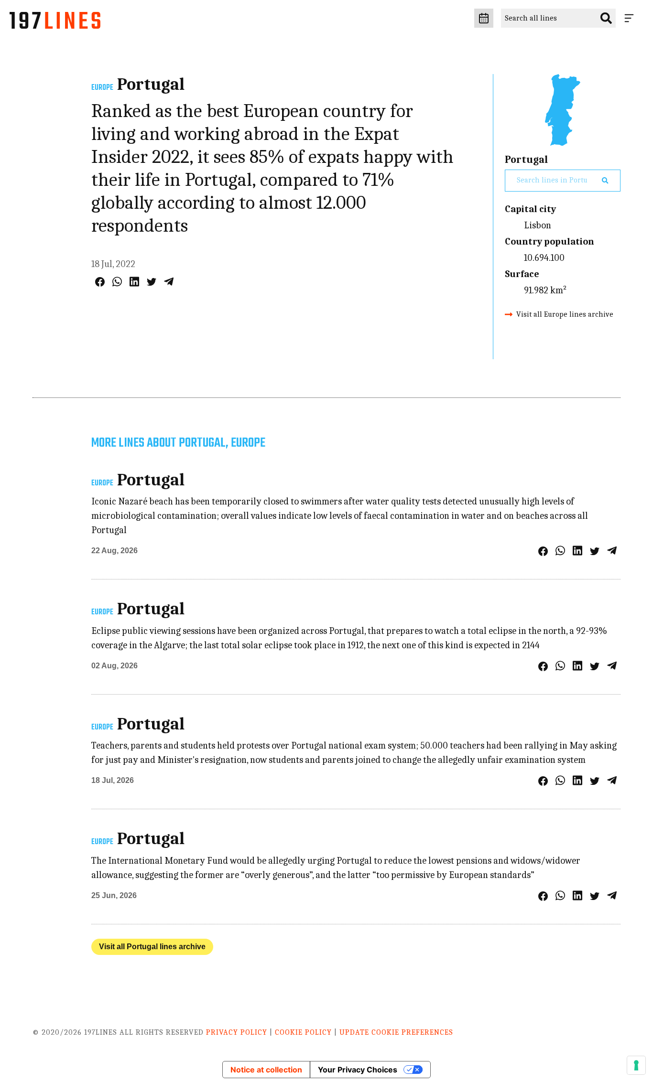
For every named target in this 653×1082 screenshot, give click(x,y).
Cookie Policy (303, 1032)
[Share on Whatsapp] (117, 281)
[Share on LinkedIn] (134, 281)
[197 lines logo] (55, 23)
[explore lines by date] (483, 18)
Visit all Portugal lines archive (152, 947)
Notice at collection (266, 1069)
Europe (102, 88)
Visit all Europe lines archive (564, 314)
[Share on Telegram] (169, 281)
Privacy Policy (236, 1032)
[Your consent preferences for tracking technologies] (636, 1065)
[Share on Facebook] (100, 282)
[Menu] (631, 18)
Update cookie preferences (396, 1032)
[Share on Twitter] (151, 282)
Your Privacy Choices (357, 1069)
